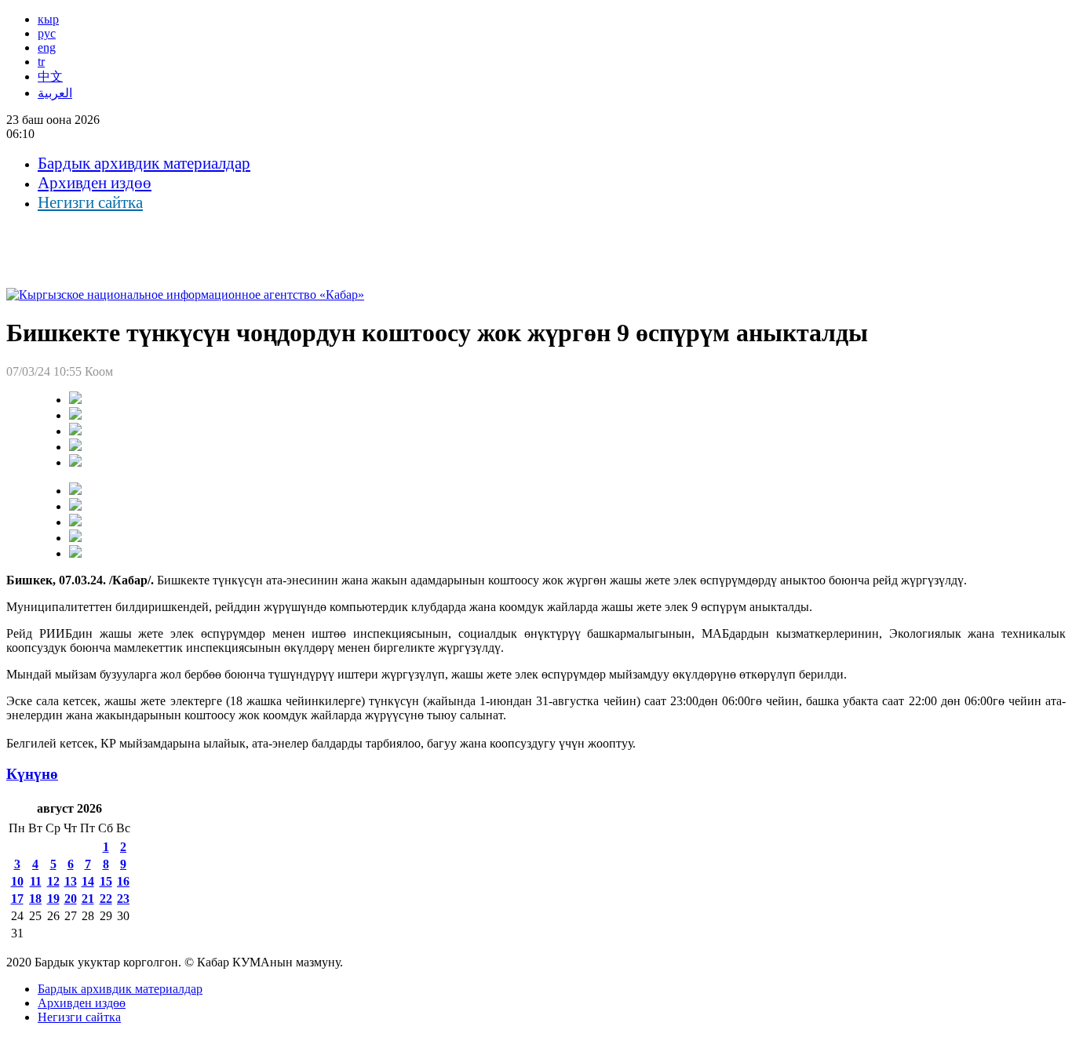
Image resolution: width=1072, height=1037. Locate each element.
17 (17, 898)
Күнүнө (32, 774)
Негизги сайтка (90, 202)
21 (88, 898)
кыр (48, 19)
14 (88, 881)
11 (36, 881)
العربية (55, 93)
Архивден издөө (94, 182)
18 (35, 898)
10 (17, 881)
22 (106, 898)
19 (53, 898)
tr (41, 61)
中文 (50, 76)
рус (47, 33)
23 (123, 898)
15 (106, 881)
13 (70, 881)
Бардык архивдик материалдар (144, 163)
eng (47, 47)
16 (123, 881)
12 (53, 881)
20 (70, 898)
